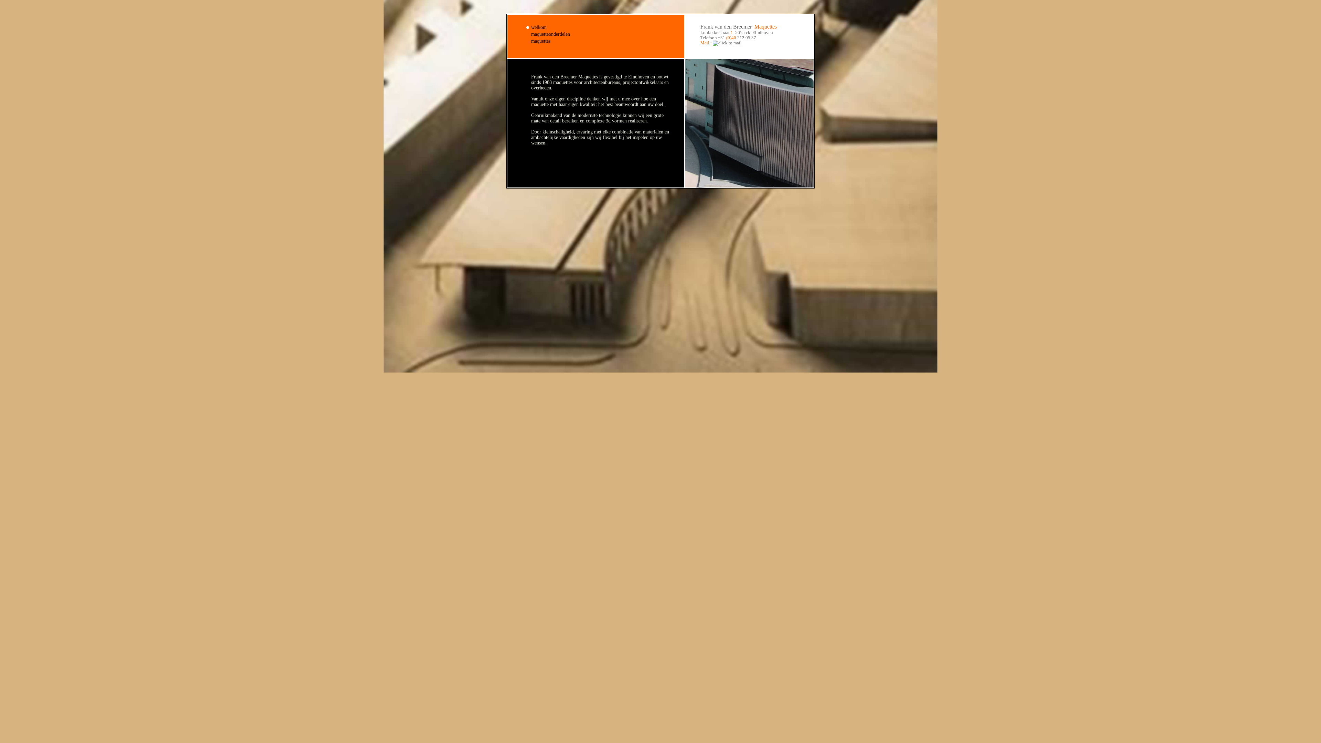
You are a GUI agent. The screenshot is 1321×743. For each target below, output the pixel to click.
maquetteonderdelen (550, 34)
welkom (539, 27)
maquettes (540, 41)
